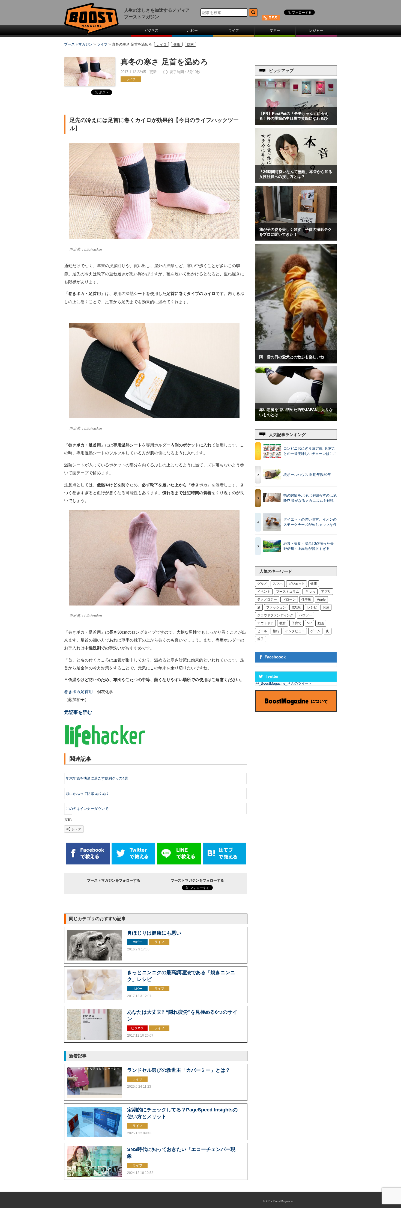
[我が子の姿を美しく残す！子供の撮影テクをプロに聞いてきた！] (296, 239)
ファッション (276, 607)
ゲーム (315, 631)
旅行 (276, 631)
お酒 (326, 607)
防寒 (190, 44)
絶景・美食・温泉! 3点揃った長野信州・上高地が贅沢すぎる (308, 546)
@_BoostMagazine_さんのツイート (283, 683)
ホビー (192, 30)
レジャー (316, 30)
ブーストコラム (287, 591)
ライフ (233, 30)
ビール (262, 631)
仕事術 (306, 599)
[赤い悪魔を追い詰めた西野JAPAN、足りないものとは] (296, 419)
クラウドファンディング (275, 615)
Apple (321, 599)
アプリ (326, 591)
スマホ (278, 584)
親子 (260, 639)
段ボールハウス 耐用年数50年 (307, 475)
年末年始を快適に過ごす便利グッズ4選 (97, 778)
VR (309, 623)
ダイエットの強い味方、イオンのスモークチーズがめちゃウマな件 (310, 522)
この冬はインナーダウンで (87, 809)
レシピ (312, 607)
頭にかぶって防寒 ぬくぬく (87, 794)
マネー (275, 30)
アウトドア (265, 623)
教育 (282, 623)
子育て (296, 623)
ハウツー (305, 615)
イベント (263, 591)
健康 (176, 44)
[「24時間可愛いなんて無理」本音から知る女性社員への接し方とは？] (296, 181)
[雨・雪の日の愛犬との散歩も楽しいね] (296, 362)
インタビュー (295, 631)
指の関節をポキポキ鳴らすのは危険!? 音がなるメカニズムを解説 (310, 498)
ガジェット (296, 584)
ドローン (289, 599)
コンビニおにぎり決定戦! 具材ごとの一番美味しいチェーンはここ (310, 451)
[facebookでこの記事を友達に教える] (88, 863)
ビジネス (151, 30)
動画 (321, 623)
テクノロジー (267, 599)
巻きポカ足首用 (78, 692)
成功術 (296, 607)
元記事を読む (78, 712)
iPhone (310, 591)
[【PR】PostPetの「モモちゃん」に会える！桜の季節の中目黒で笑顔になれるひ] (296, 123)
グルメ (262, 584)
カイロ (161, 44)
